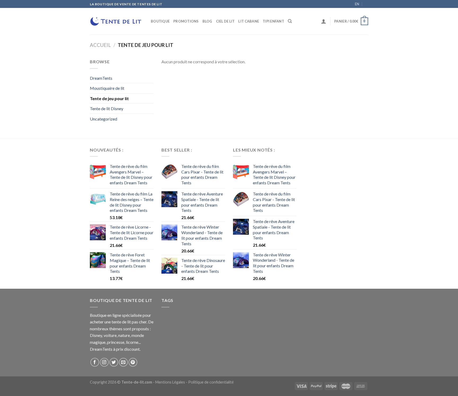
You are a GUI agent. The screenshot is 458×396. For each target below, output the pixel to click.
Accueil (100, 45)
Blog (207, 21)
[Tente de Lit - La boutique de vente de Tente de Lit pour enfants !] (116, 21)
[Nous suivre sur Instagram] (104, 362)
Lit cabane (248, 21)
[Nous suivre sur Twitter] (113, 362)
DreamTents (101, 78)
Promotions (186, 21)
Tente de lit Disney (106, 108)
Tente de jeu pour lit (109, 98)
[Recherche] (290, 21)
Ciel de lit (225, 21)
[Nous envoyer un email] (123, 362)
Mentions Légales (170, 382)
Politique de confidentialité (211, 382)
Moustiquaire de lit (107, 88)
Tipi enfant (273, 21)
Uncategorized (103, 118)
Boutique (160, 21)
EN (357, 4)
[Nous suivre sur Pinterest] (133, 362)
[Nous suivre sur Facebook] (94, 362)
